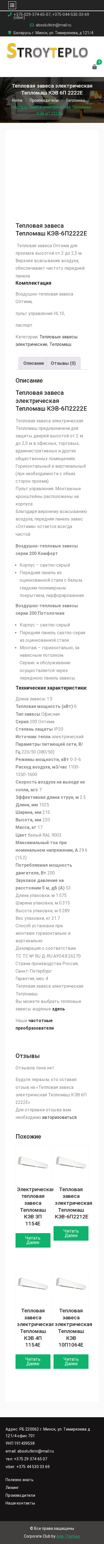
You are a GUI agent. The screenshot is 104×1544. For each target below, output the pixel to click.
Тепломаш (75, 100)
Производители (44, 100)
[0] (94, 67)
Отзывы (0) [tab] (63, 363)
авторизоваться (59, 1117)
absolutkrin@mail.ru (53, 25)
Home (17, 100)
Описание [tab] (33, 363)
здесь (58, 1009)
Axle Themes (68, 1536)
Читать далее (32, 1240)
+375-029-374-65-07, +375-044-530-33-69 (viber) (51, 16)
